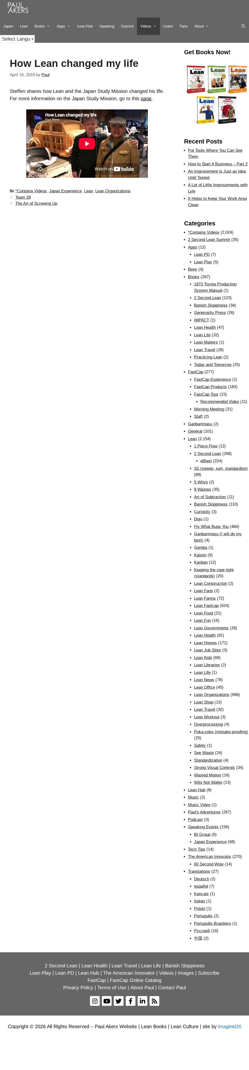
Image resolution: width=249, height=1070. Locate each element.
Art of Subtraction (210, 497)
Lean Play (203, 262)
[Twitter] (119, 1001)
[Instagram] (95, 1001)
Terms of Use (111, 987)
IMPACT (201, 320)
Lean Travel (204, 350)
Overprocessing (208, 724)
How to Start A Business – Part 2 (218, 164)
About (199, 26)
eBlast (206, 461)
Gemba (200, 547)
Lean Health (205, 327)
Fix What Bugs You (211, 526)
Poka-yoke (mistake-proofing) (221, 732)
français (201, 894)
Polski (199, 908)
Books (40, 26)
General (195, 431)
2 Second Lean (207, 297)
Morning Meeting (209, 409)
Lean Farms (205, 598)
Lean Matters (206, 342)
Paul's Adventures (204, 812)
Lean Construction (210, 583)
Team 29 (23, 197)
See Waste (204, 752)
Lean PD (202, 254)
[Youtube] (107, 1001)
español (201, 886)
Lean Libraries (207, 665)
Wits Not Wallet (208, 782)
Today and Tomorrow (212, 364)
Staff (198, 416)
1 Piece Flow (205, 446)
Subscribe (208, 973)
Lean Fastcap (206, 605)
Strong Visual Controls (214, 767)
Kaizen (200, 555)
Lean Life (202, 335)
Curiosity (202, 511)
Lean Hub (85, 26)
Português (203, 916)
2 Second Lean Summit (209, 239)
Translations (199, 871)
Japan (8, 26)
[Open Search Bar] (243, 26)
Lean (24, 26)
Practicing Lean (208, 357)
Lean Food (203, 613)
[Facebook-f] (130, 1001)
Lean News (204, 680)
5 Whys (201, 482)
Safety (200, 745)
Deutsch (201, 879)
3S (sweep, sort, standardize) (221, 468)
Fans (184, 26)
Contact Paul (172, 987)
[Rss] (154, 1001)
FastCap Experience (212, 379)
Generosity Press (210, 312)
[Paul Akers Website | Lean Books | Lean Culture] (19, 9)
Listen (168, 26)
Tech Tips (196, 849)
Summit (127, 26)
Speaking (106, 26)
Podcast (195, 819)
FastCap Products (210, 386)
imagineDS (229, 1026)
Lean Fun (202, 620)
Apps (192, 247)
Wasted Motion (207, 775)
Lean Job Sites (207, 650)
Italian (199, 901)
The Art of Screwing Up (36, 203)
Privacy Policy (78, 987)
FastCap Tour (206, 394)
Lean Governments (211, 628)
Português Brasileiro (212, 923)
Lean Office (204, 687)
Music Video (199, 804)
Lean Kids (203, 657)
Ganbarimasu (200, 424)
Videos (145, 26)
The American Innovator (209, 856)
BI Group (202, 834)
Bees (192, 269)
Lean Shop (203, 702)
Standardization (208, 760)
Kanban (201, 562)
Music (193, 797)
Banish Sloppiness (211, 305)
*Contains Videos (31, 191)
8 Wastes (202, 489)
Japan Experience (65, 191)
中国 (198, 938)
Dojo (198, 519)
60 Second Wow (208, 864)
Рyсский (202, 930)
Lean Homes (205, 643)
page (146, 98)
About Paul (142, 987)
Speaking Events (203, 827)
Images (186, 973)
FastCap (195, 372)
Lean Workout (206, 717)
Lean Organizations (113, 191)
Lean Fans (203, 590)
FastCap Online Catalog (135, 980)
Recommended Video (219, 401)
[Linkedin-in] (142, 1001)
